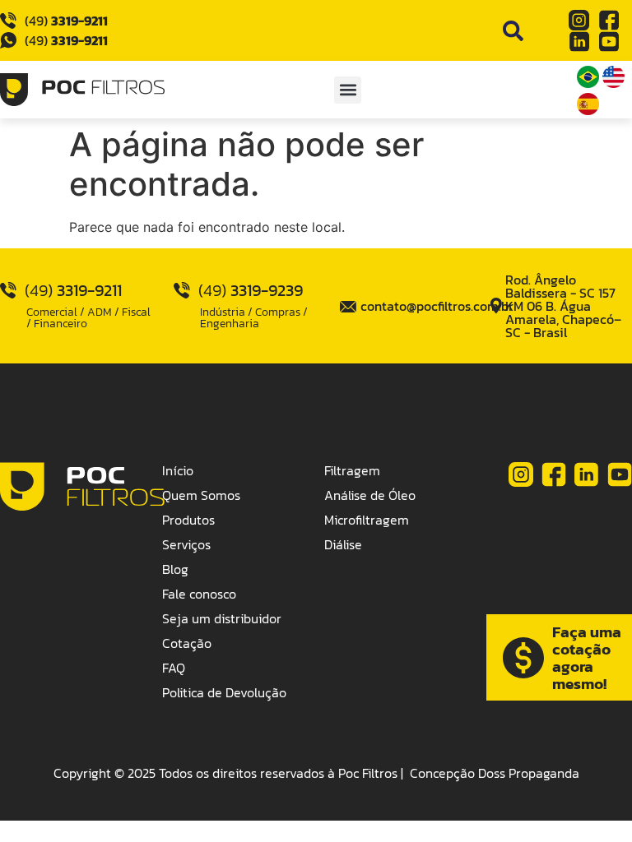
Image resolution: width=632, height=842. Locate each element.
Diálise (343, 544)
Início (177, 470)
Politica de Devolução (224, 692)
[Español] (588, 110)
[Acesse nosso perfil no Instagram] (579, 20)
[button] (347, 90)
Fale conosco (199, 593)
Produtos (188, 519)
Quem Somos (201, 495)
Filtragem (352, 470)
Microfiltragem (366, 519)
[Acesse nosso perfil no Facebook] (609, 20)
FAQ (173, 667)
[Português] (589, 83)
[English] (613, 83)
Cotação (186, 643)
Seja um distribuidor (221, 618)
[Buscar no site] (513, 31)
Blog (175, 569)
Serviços (186, 544)
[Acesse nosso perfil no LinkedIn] (579, 42)
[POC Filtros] (82, 89)
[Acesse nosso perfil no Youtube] (609, 42)
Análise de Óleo (370, 495)
